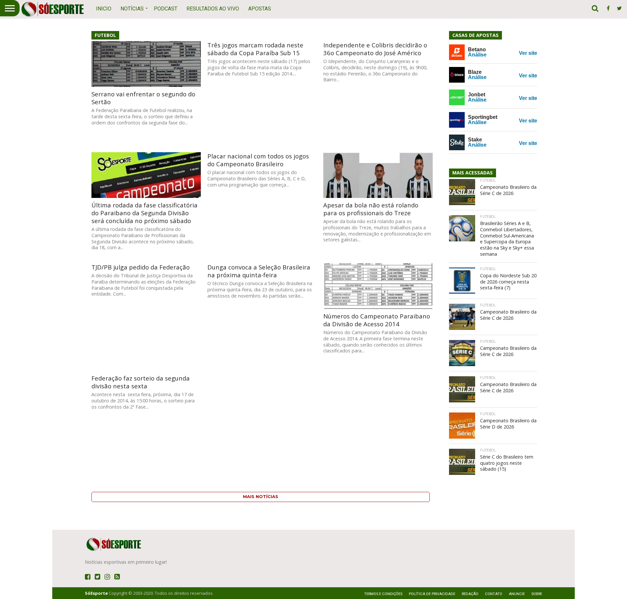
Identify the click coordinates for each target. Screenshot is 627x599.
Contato (493, 594)
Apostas (259, 9)
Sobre (536, 594)
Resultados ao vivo (212, 9)
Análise (477, 54)
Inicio (103, 9)
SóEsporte (96, 593)
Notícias (132, 9)
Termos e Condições (383, 594)
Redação (470, 594)
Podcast (165, 9)
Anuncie (517, 594)
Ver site (528, 53)
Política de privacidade (432, 594)
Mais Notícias (260, 496)
